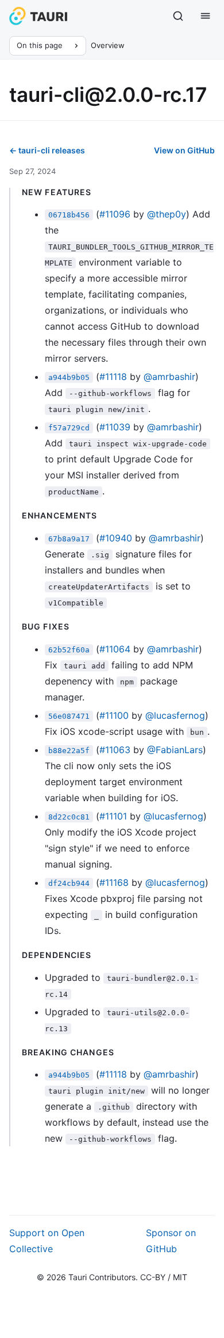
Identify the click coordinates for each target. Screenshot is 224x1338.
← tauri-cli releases (47, 150)
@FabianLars (175, 749)
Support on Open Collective (46, 1240)
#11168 (114, 882)
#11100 (114, 715)
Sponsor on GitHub (171, 1240)
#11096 (114, 214)
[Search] (178, 16)
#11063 (114, 749)
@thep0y (166, 214)
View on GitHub (184, 150)
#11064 (114, 649)
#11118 (113, 376)
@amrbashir (169, 376)
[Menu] (205, 16)
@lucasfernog (175, 715)
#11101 (113, 816)
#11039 (114, 427)
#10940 (115, 538)
